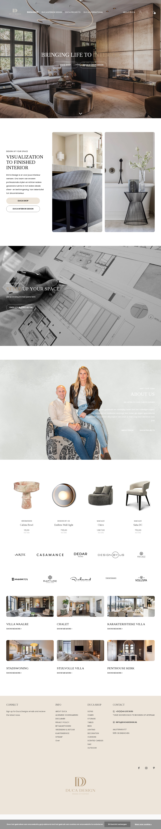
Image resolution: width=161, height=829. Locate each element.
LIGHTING (91, 729)
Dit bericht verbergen (117, 824)
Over (57, 740)
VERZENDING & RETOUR (65, 729)
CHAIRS (91, 715)
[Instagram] (146, 768)
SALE (89, 744)
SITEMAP (59, 737)
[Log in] (140, 12)
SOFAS (90, 711)
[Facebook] (138, 768)
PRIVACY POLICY (62, 722)
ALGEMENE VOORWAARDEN (66, 715)
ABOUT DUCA (129, 12)
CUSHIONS (92, 737)
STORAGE (92, 718)
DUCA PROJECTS (72, 12)
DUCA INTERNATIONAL (93, 12)
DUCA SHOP (32, 12)
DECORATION (93, 733)
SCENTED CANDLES (95, 740)
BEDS (90, 726)
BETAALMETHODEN (63, 726)
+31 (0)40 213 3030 (124, 711)
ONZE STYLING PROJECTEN (21, 307)
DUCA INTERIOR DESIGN (52, 12)
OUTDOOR (92, 748)
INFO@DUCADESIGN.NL (126, 722)
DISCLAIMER (60, 718)
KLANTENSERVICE (62, 733)
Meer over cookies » (143, 824)
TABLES (90, 722)
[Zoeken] (147, 12)
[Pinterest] (154, 768)
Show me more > (14, 629)
